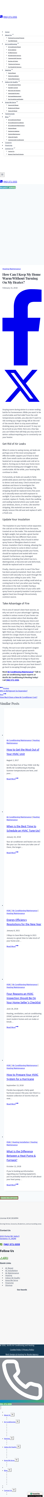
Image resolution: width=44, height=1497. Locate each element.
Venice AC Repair (12, 111)
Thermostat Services (14, 64)
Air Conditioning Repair (14, 47)
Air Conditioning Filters (14, 85)
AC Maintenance (12, 52)
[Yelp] (7, 1258)
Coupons (8, 143)
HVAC (9, 910)
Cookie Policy (15, 1349)
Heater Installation (13, 76)
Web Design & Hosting (15, 1354)
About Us (7, 1415)
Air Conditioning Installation (16, 122)
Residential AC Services (14, 55)
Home (7, 32)
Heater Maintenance (14, 79)
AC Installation (12, 50)
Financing (8, 145)
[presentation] (24, 722)
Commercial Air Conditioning (16, 140)
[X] (22, 405)
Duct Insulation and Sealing (15, 99)
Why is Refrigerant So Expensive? (14, 689)
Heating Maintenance (14, 134)
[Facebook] (22, 364)
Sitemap (8, 1285)
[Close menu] (0, 1407)
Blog (5, 1470)
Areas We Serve (11, 1280)
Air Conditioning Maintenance (16, 125)
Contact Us (11, 151)
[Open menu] (2, 174)
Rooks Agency (32, 1354)
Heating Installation (13, 131)
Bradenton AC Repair (13, 108)
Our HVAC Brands (12, 41)
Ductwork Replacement (14, 96)
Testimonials (10, 114)
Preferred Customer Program (16, 38)
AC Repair (9, 1268)
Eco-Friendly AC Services (14, 67)
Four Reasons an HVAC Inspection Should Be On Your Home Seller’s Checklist (24, 998)
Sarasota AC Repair (13, 105)
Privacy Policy (28, 1349)
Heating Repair (12, 128)
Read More (12, 779)
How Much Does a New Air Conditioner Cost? (18, 696)
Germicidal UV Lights (14, 93)
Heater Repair (12, 73)
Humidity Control (13, 87)
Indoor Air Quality (13, 137)
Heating (8, 1275)
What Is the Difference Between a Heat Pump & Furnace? (21, 1155)
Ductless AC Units (13, 61)
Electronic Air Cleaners (14, 90)
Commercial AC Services (14, 58)
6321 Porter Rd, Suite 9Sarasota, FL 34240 (9, 1237)
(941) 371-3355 (11, 1244)
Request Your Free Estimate (16, 154)
